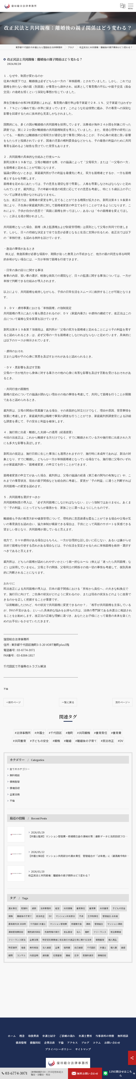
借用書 (67, 947)
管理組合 (99, 923)
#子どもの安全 (39, 741)
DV (50, 916)
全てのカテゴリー (20, 769)
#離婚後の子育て (86, 741)
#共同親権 (83, 733)
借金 (23, 947)
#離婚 (67, 741)
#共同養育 (19, 741)
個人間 (113, 947)
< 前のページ (13, 702)
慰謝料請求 (88, 955)
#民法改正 (107, 741)
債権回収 (15, 788)
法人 (78, 931)
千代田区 (91, 947)
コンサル (21, 955)
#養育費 (116, 733)
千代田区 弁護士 (38, 923)
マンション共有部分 (65, 916)
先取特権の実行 (52, 931)
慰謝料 (24, 908)
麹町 (87, 931)
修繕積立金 (76, 923)
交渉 (76, 955)
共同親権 (68, 908)
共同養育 (104, 908)
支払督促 (68, 931)
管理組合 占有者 (110, 916)
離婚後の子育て (24, 916)
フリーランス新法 (17, 939)
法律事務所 (45, 908)
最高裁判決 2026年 (17, 923)
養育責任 (80, 908)
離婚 (68, 955)
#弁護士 (40, 733)
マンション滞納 (114, 923)
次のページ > (122, 702)
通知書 (45, 955)
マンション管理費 (58, 923)
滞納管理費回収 (15, 931)
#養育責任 (100, 733)
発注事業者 (115, 931)
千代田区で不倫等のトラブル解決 (25, 666)
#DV (120, 741)
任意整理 (57, 955)
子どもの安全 (119, 908)
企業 (57, 947)
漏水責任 (12, 908)
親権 (10, 916)
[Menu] (130, 6)
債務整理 (15, 781)
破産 (123, 947)
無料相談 (15, 775)
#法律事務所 (23, 733)
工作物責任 (93, 916)
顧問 (10, 955)
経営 (57, 908)
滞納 (88, 923)
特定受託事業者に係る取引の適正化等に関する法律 (66, 939)
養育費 (92, 908)
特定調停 (12, 947)
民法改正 (40, 916)
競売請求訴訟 (34, 931)
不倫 (6, 688)
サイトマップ (83, 1049)
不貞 (81, 916)
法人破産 (46, 947)
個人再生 (112, 939)
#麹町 (69, 733)
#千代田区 (55, 733)
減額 (34, 908)
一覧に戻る (68, 702)
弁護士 (103, 947)
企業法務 (15, 794)
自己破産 (78, 947)
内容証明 (34, 955)
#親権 (56, 741)
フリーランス (100, 931)
